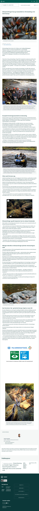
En (37, 1)
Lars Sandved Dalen (7, 44)
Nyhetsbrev (21, 491)
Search (32, 1)
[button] (19, 467)
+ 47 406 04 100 (8, 489)
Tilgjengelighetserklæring (21, 494)
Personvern (21, 497)
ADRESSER (21, 488)
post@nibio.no (8, 490)
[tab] (19, 467)
